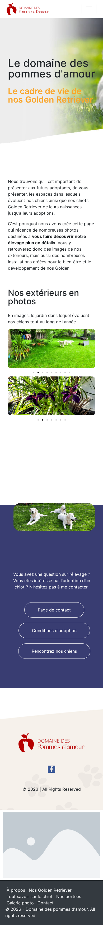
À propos (16, 890)
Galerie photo (20, 902)
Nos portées (68, 896)
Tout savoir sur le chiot (30, 896)
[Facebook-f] (51, 769)
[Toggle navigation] (89, 9)
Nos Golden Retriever (50, 890)
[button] (33, 372)
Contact (46, 902)
